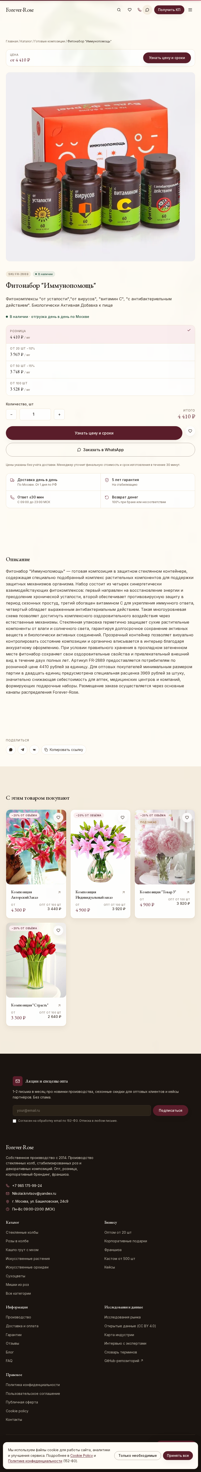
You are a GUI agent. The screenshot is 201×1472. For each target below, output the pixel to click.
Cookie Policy (81, 1455)
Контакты (14, 1419)
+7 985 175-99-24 (27, 1185)
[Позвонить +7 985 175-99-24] (139, 10)
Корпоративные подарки (125, 1241)
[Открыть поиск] (119, 10)
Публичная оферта (22, 1402)
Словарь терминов (120, 1352)
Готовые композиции (49, 41)
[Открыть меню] (190, 10)
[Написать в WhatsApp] (147, 10)
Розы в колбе (17, 1241)
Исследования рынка (122, 1317)
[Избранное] (130, 10)
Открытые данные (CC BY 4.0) (130, 1326)
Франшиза (113, 1250)
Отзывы (12, 1343)
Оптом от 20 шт (118, 1232)
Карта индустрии (119, 1335)
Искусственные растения (28, 1258)
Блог (10, 1352)
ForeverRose (20, 9)
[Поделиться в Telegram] (22, 750)
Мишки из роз (17, 1284)
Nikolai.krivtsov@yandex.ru (34, 1193)
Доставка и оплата (22, 1326)
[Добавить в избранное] (190, 431)
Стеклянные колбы (22, 1232)
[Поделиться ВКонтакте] (34, 750)
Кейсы (109, 1267)
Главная (12, 41)
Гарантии (14, 1335)
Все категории (18, 1293)
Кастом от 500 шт (119, 1258)
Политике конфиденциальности (35, 1461)
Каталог (26, 41)
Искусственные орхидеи (27, 1267)
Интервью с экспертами (125, 1343)
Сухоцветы (15, 1276)
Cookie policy (17, 1411)
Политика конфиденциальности (33, 1385)
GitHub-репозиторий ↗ (123, 1361)
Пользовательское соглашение (33, 1393)
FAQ (9, 1361)
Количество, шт (20, 404)
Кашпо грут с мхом (22, 1250)
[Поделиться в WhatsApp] (11, 750)
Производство (18, 1317)
